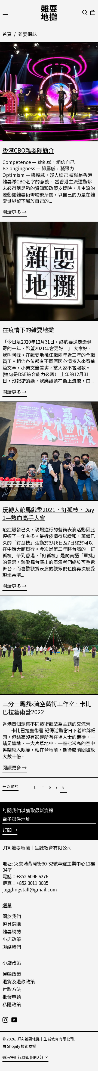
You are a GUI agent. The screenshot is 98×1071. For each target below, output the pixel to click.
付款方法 (11, 989)
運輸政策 (11, 973)
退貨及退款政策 (18, 981)
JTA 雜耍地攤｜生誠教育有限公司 (37, 847)
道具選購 (11, 923)
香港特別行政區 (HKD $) (23, 1057)
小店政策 (11, 939)
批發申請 (11, 996)
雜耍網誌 (27, 34)
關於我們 (11, 916)
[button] (85, 12)
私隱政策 (11, 1004)
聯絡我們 (11, 946)
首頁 (7, 34)
